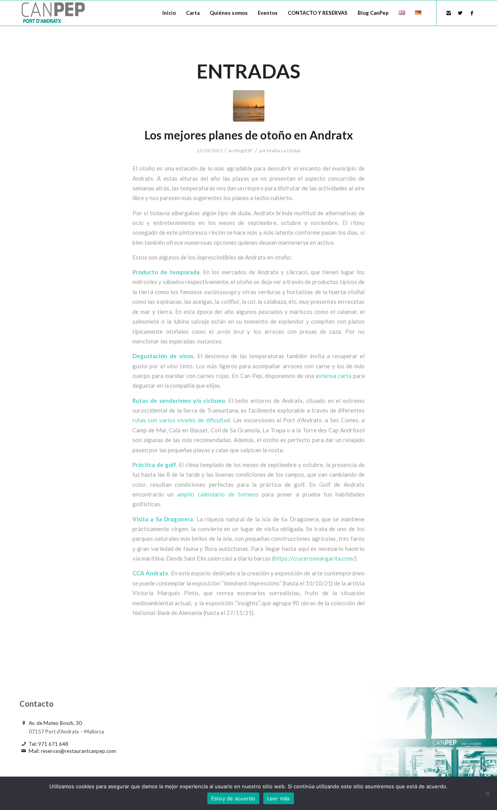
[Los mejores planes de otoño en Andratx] (248, 106)
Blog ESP (243, 150)
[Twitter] (460, 13)
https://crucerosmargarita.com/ (314, 558)
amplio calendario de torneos (218, 494)
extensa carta (333, 375)
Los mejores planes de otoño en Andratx (248, 135)
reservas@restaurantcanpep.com (78, 751)
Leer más (278, 798)
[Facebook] (472, 13)
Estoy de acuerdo (233, 798)
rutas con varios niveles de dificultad (181, 419)
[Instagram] (448, 13)
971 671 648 (53, 744)
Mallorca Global (284, 150)
